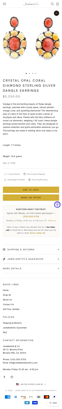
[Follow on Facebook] (4, 377)
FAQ (5, 332)
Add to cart (31, 190)
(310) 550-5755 (31, 216)
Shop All (7, 295)
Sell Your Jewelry (11, 309)
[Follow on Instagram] (11, 377)
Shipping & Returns (12, 323)
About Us (7, 299)
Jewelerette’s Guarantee (15, 327)
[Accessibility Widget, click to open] (57, 204)
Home (6, 290)
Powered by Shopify (46, 390)
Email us (52, 221)
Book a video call (37, 233)
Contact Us (8, 304)
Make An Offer (31, 197)
